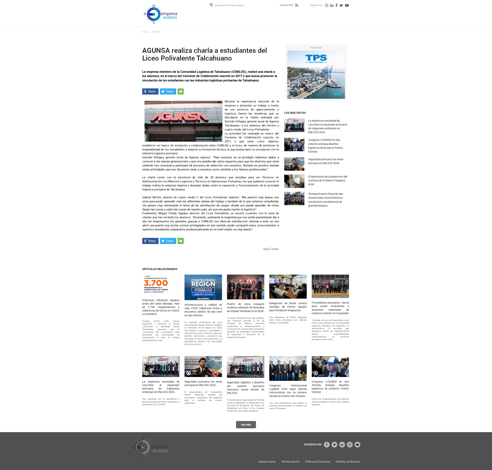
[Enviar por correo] (181, 91)
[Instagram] (326, 5)
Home (145, 31)
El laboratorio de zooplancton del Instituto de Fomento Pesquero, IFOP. (327, 180)
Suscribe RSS (286, 5)
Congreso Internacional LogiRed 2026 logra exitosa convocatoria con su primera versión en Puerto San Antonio (288, 391)
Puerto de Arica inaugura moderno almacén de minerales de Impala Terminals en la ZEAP (245, 307)
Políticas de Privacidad (317, 461)
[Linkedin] (331, 5)
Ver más (246, 424)
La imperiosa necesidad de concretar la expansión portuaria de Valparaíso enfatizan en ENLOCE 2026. (327, 126)
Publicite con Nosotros (348, 461)
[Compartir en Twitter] (168, 91)
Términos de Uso (290, 461)
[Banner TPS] (316, 75)
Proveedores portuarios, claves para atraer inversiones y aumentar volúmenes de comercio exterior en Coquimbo (330, 308)
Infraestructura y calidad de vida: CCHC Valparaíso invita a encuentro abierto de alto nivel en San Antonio (203, 310)
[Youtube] (347, 5)
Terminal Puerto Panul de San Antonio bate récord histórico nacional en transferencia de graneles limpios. (325, 199)
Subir (266, 249)
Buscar (211, 4)
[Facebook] (336, 5)
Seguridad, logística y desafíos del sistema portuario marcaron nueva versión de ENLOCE (245, 388)
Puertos (156, 31)
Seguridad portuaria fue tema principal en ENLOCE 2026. (325, 161)
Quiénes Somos (267, 461)
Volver (275, 249)
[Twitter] (341, 5)
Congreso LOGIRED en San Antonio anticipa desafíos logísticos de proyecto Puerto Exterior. (325, 145)
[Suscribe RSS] (296, 5)
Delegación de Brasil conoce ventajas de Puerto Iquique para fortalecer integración (288, 306)
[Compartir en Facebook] (150, 91)
